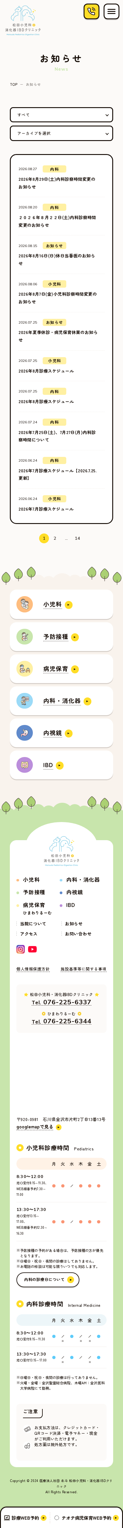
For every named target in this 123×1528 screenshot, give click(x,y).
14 (77, 538)
